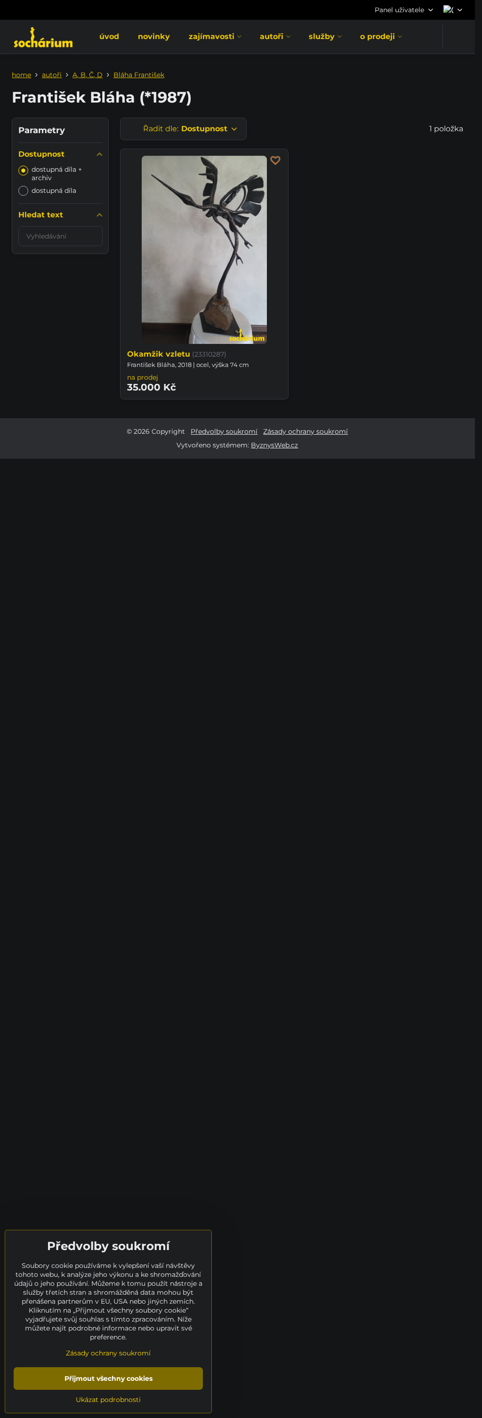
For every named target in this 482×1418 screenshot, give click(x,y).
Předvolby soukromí (224, 431)
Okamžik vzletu (158, 354)
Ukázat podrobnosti (108, 1399)
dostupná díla (54, 190)
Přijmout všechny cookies (108, 1378)
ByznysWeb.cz (274, 445)
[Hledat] (456, 37)
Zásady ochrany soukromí (305, 431)
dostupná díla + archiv (57, 174)
